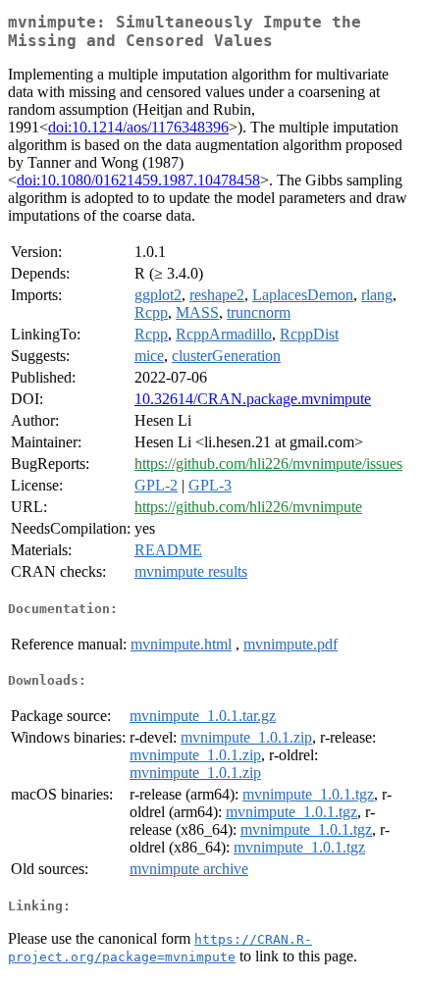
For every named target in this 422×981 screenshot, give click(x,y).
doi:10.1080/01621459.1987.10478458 (138, 180)
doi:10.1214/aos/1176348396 (138, 127)
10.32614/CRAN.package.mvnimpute (252, 398)
